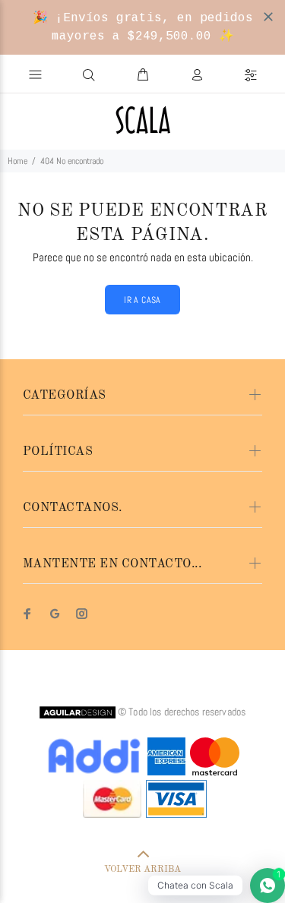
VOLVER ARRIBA (142, 869)
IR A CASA (142, 300)
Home (17, 161)
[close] (268, 16)
